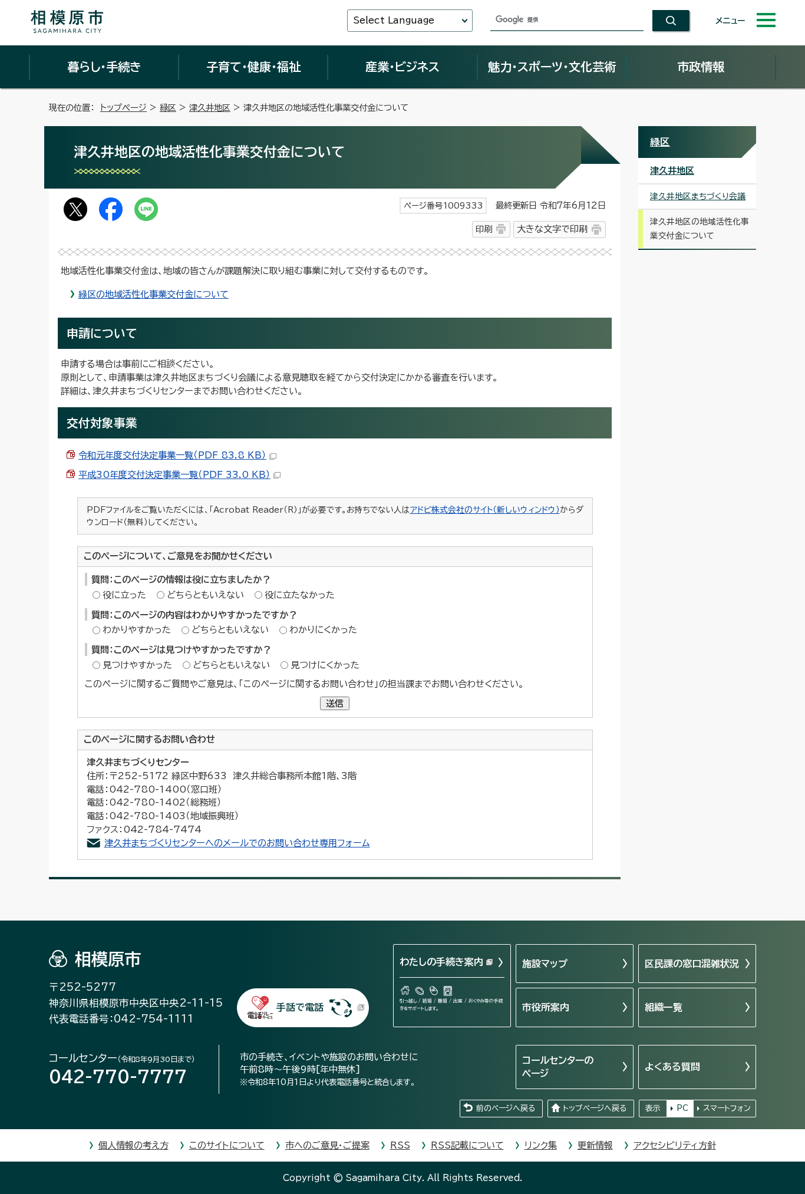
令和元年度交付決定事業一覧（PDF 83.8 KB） (172, 455)
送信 (335, 703)
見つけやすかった (137, 665)
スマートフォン (727, 1108)
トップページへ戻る (594, 1108)
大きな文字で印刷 (552, 229)
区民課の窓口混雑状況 (692, 963)
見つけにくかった (325, 665)
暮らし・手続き (104, 66)
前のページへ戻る (505, 1108)
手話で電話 (300, 1007)
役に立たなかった (300, 595)
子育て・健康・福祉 (253, 66)
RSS (400, 1145)
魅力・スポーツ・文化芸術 (552, 66)
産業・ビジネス (402, 66)
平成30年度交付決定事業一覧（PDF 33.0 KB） (174, 474)
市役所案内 (545, 1007)
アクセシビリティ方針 (675, 1145)
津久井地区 (209, 107)
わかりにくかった (323, 629)
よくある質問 (672, 1066)
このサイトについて (227, 1145)
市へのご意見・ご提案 (327, 1145)
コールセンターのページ (557, 1067)
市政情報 (700, 66)
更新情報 (595, 1145)
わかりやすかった (137, 629)
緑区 (168, 107)
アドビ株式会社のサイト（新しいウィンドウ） (485, 510)
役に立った (124, 595)
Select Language (393, 20)
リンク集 (540, 1145)
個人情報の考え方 (133, 1145)
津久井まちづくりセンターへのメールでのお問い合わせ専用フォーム (237, 843)
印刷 (484, 229)
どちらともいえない (205, 595)
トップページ (123, 107)
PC (682, 1108)
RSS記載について (467, 1145)
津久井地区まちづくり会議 (697, 196)
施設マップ (545, 963)
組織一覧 (663, 1007)
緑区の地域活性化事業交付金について (153, 294)
